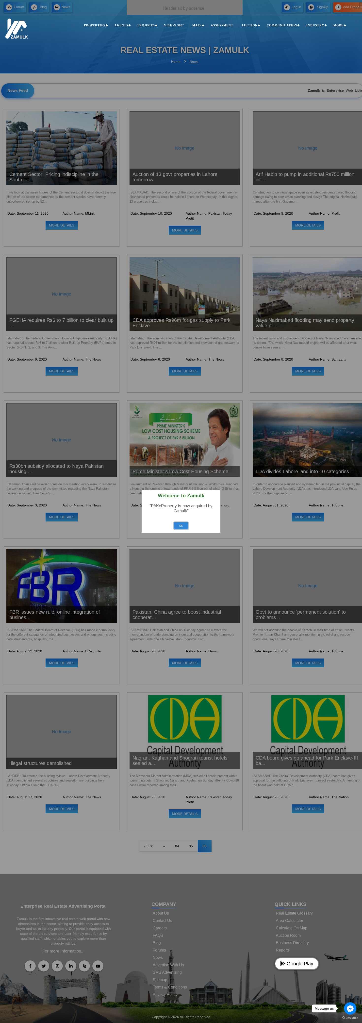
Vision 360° (174, 25)
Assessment (222, 25)
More (338, 25)
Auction (250, 25)
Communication (282, 25)
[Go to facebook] (350, 1008)
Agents (121, 25)
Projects (146, 25)
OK (181, 525)
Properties (94, 25)
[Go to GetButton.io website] (350, 1018)
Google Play (299, 963)
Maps (197, 25)
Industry (315, 25)
